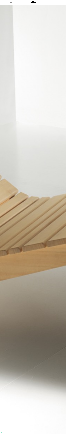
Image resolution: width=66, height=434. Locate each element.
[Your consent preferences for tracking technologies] (1, 432)
